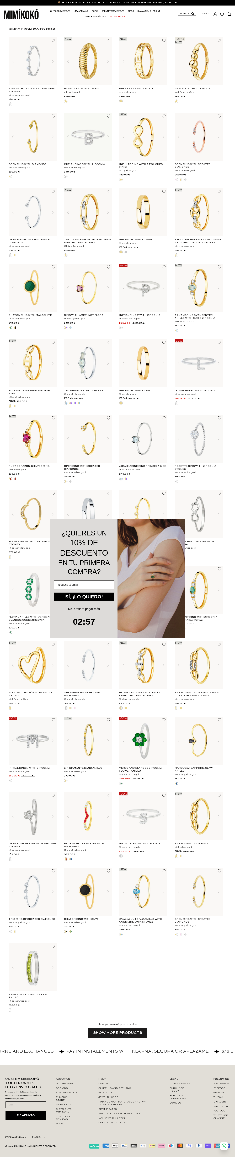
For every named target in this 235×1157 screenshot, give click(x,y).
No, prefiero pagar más (84, 609)
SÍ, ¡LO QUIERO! (84, 596)
